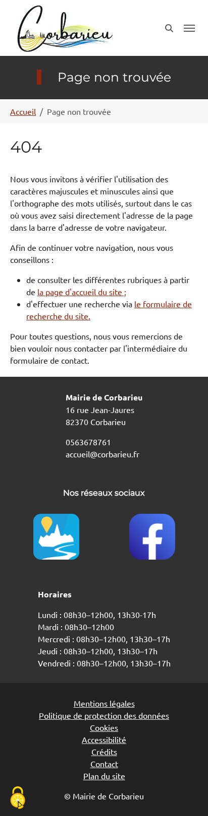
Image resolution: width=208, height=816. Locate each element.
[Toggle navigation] (189, 28)
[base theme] (64, 28)
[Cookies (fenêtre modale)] (17, 798)
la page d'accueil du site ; (81, 292)
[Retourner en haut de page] (186, 794)
